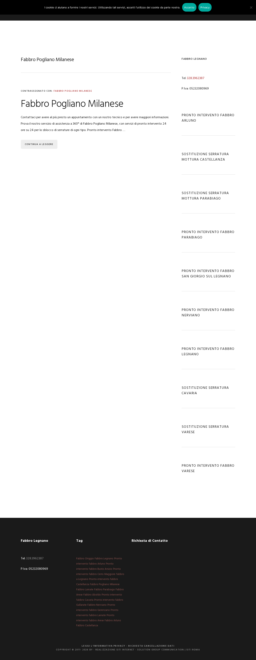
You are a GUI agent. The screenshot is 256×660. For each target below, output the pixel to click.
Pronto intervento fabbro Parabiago (208, 234)
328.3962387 (195, 78)
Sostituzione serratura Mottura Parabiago (205, 195)
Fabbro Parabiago (104, 590)
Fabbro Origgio (85, 559)
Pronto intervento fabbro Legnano (208, 351)
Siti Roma (193, 650)
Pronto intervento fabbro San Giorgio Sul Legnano (208, 273)
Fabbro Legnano (104, 559)
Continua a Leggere (39, 144)
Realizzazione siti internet (114, 650)
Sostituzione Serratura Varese (205, 429)
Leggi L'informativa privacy (103, 646)
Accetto (189, 7)
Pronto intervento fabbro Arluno (208, 118)
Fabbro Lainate (84, 590)
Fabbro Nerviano (97, 605)
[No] (251, 7)
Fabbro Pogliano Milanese (73, 91)
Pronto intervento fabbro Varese (208, 468)
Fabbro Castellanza (87, 625)
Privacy (205, 7)
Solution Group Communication (160, 650)
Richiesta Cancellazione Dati (151, 646)
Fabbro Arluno (113, 620)
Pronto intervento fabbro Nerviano (208, 312)
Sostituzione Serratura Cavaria (205, 390)
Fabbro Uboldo (92, 595)
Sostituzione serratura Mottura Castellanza (205, 157)
